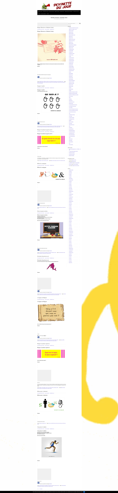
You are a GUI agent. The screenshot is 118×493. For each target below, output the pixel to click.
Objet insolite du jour (71, 124)
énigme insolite (71, 77)
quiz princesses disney (72, 136)
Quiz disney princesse (72, 130)
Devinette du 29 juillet (71, 154)
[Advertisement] (53, 15)
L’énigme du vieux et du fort (75, 165)
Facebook (50, 124)
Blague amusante (71, 30)
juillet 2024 (70, 172)
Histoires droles (71, 103)
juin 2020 (70, 182)
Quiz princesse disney (72, 134)
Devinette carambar (46, 160)
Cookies (48, 13)
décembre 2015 (71, 214)
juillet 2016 (70, 204)
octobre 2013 (70, 251)
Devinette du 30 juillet (71, 152)
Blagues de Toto (62, 11)
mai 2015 (70, 224)
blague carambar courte (57, 160)
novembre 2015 (71, 215)
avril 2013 (70, 259)
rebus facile (58, 207)
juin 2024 (70, 174)
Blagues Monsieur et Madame (68, 11)
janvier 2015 (70, 229)
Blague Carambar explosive (43, 343)
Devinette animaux (51, 387)
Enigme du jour (71, 74)
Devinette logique (71, 66)
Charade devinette (42, 252)
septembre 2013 (71, 252)
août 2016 (70, 202)
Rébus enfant (41, 207)
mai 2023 (70, 177)
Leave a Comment (47, 29)
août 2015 (70, 219)
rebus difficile (52, 207)
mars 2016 (70, 209)
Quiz (69, 126)
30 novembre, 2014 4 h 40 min (40, 29)
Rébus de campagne (41, 163)
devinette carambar (63, 160)
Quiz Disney (70, 127)
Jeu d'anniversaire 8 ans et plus (73, 104)
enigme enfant (42, 126)
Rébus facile (44, 207)
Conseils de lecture (71, 57)
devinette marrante (60, 82)
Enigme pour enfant (71, 83)
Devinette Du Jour (52, 29)
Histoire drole (70, 100)
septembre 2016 (71, 201)
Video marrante (71, 144)
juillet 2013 (70, 255)
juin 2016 (70, 205)
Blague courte (71, 36)
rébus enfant (55, 207)
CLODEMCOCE (71, 162)
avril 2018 (70, 195)
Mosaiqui (70, 120)
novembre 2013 (71, 249)
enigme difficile (39, 126)
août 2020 (70, 181)
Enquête (70, 90)
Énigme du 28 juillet (71, 155)
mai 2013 (70, 258)
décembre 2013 (71, 248)
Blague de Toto (71, 37)
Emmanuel (70, 164)
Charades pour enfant (76, 11)
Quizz (69, 137)
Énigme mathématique (72, 80)
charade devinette (61, 252)
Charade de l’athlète (41, 427)
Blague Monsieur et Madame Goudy (45, 27)
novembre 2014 (71, 232)
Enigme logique (71, 79)
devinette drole (47, 82)
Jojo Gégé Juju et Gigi (72, 114)
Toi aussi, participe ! (43, 13)
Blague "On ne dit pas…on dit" (73, 29)
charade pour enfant (48, 253)
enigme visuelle (58, 126)
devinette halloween (55, 82)
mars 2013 (70, 261)
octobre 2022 (70, 178)
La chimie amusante (71, 117)
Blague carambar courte (46, 387)
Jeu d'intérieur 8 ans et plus (72, 106)
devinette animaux (45, 388)
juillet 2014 (70, 238)
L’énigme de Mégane (42, 297)
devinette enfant (51, 82)
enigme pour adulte (49, 126)
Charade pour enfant (53, 252)
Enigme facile (70, 76)
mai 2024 (70, 175)
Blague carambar (41, 160)
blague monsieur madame (40, 82)
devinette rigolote (57, 294)
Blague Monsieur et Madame (43, 81)
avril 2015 (70, 225)
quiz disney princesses (72, 131)
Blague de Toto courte (72, 40)
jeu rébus (50, 207)
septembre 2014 (71, 235)
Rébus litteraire (71, 141)
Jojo (69, 113)
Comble (70, 56)
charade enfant (40, 253)
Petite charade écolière (42, 211)
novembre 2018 (71, 194)
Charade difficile (46, 252)
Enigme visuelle (41, 86)
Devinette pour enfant (56, 81)
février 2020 (70, 188)
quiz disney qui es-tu (71, 133)
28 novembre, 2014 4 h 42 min (40, 131)
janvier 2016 (70, 212)
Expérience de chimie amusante (73, 93)
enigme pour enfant (54, 126)
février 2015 (70, 228)
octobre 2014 (70, 234)
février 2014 (70, 245)
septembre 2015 (71, 218)
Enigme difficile (71, 73)
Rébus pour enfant (51, 11)
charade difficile (39, 486)
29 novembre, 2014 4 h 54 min (40, 87)
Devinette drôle (52, 81)
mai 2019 (70, 192)
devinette (44, 82)
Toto (69, 143)
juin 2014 (70, 239)
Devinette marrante (71, 67)
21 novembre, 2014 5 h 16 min (40, 428)
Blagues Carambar (57, 11)
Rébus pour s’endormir (42, 391)
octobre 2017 (70, 198)
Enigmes (39, 13)
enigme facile (45, 126)
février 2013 (70, 262)
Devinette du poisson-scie (43, 256)
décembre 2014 (71, 231)
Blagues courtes (40, 11)
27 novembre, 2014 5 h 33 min (40, 165)
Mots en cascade (71, 121)
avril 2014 (70, 242)
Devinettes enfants (61, 81)
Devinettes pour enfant (46, 11)
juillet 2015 (70, 221)
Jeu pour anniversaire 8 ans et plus (73, 110)
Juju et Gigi (70, 116)
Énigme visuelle (71, 84)
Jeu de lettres (70, 107)
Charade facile (49, 252)
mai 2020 (70, 184)
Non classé (57, 485)
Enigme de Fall (74, 161)
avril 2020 (70, 185)
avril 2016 (70, 208)
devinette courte (48, 81)
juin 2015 (70, 222)
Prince (70, 165)
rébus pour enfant (62, 207)
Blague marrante (71, 43)
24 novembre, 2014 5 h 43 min (40, 299)
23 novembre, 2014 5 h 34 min (40, 345)
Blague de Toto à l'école (72, 39)
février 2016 (70, 211)
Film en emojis (71, 96)
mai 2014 (70, 241)
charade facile (44, 253)
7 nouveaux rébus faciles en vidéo (73, 151)
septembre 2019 (71, 191)
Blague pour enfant (71, 46)
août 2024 (70, 171)
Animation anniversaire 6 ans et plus (73, 27)
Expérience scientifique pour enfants (73, 94)
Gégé (69, 97)
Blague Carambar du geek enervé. (44, 129)
